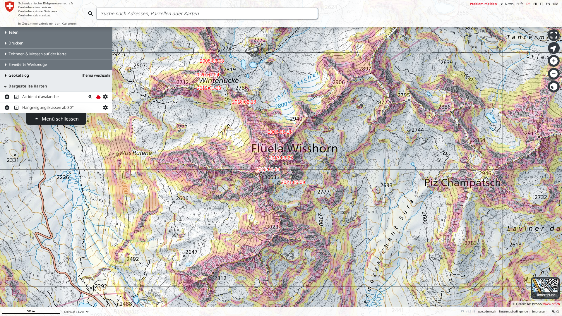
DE (528, 3)
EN (548, 3)
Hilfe (519, 3)
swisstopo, (535, 304)
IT (541, 3)
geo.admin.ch (487, 311)
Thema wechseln (95, 75)
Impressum (539, 311)
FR (535, 3)
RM (555, 3)
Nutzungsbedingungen (514, 311)
